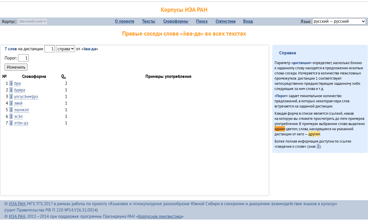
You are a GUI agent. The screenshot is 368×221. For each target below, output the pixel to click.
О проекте (124, 21)
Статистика (225, 21)
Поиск (202, 21)
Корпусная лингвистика (160, 216)
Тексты (148, 21)
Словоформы (175, 21)
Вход (248, 21)
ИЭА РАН (17, 203)
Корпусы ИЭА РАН (184, 10)
